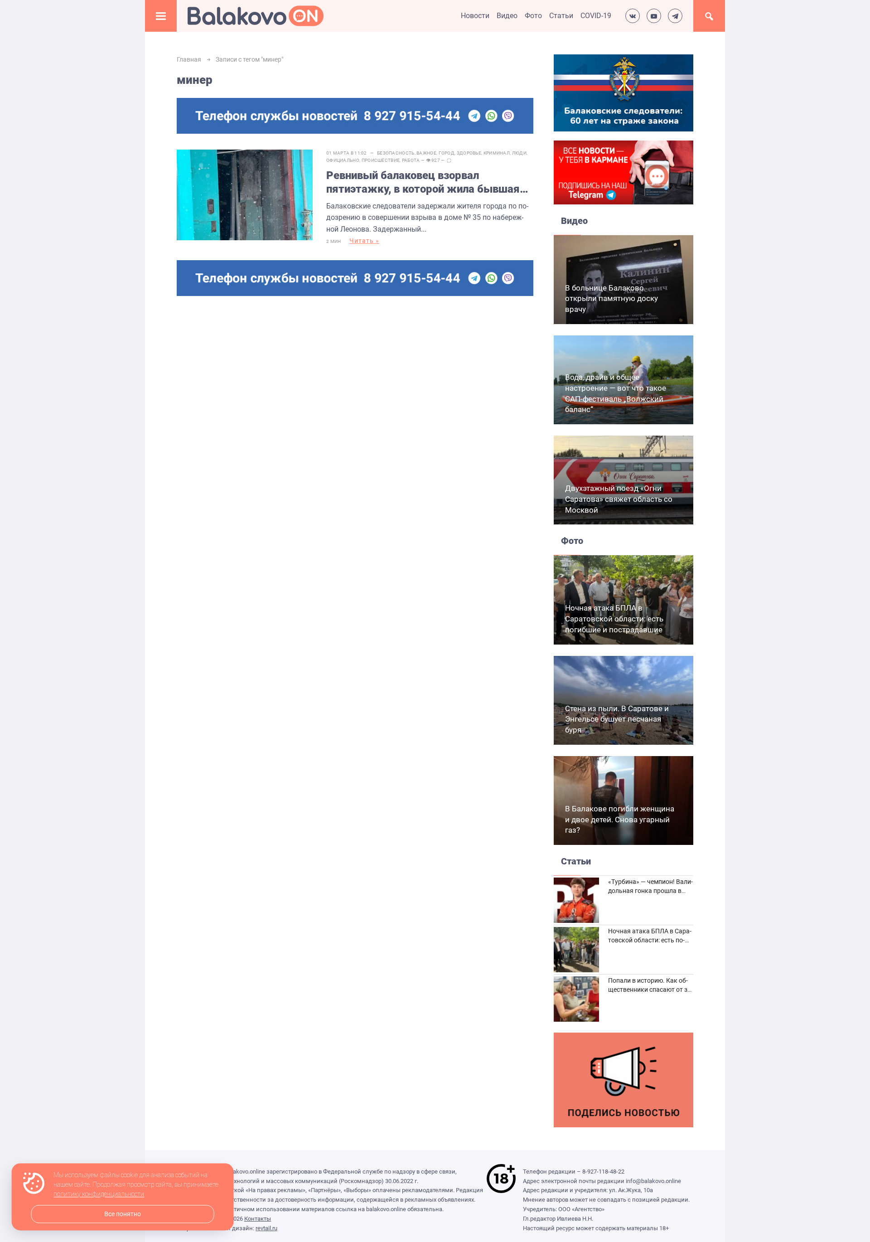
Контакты (257, 1218)
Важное (426, 152)
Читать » (364, 240)
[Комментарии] (449, 160)
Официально (342, 160)
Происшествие (381, 160)
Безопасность (396, 152)
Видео (507, 15)
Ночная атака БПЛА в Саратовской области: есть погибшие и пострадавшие (614, 618)
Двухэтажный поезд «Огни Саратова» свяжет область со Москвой (618, 499)
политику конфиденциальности (98, 1194)
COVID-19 (595, 15)
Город (447, 152)
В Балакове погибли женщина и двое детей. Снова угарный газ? (619, 819)
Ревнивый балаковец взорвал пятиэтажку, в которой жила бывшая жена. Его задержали (423, 182)
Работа (411, 160)
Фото (533, 15)
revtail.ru (266, 1228)
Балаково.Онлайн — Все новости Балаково (256, 16)
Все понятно (122, 1214)
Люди (519, 152)
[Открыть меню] (161, 16)
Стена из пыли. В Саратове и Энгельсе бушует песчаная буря (617, 719)
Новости (475, 15)
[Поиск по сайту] (709, 16)
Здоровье (469, 152)
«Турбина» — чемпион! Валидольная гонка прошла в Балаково (650, 890)
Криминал (496, 152)
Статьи (561, 15)
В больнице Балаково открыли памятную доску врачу (611, 298)
